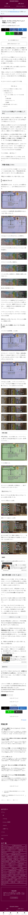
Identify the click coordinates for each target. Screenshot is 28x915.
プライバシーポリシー (20, 910)
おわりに (6, 106)
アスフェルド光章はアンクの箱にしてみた (13, 88)
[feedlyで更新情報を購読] (15, 898)
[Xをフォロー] (11, 898)
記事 (7, 908)
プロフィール (7, 910)
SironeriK (14, 890)
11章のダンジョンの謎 (14, 617)
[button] (18, 33)
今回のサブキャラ (9, 92)
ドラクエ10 (10, 695)
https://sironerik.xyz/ (14, 11)
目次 (12, 86)
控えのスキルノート (10, 100)
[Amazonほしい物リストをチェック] (13, 898)
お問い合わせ (21, 908)
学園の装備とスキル (8, 90)
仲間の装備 (8, 98)
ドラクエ (4, 695)
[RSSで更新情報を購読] (17, 898)
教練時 (7, 102)
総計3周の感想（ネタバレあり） (11, 104)
